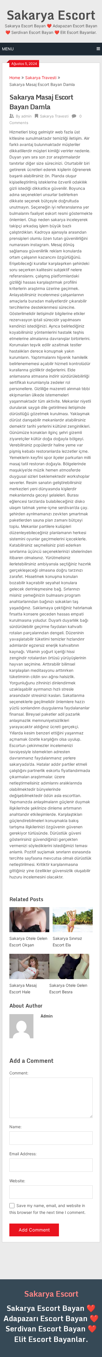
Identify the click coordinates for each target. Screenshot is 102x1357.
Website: (17, 1180)
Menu (8, 48)
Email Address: (23, 1153)
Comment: (18, 1072)
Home (14, 77)
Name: (15, 1126)
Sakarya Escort (51, 15)
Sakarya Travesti (40, 77)
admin (26, 116)
